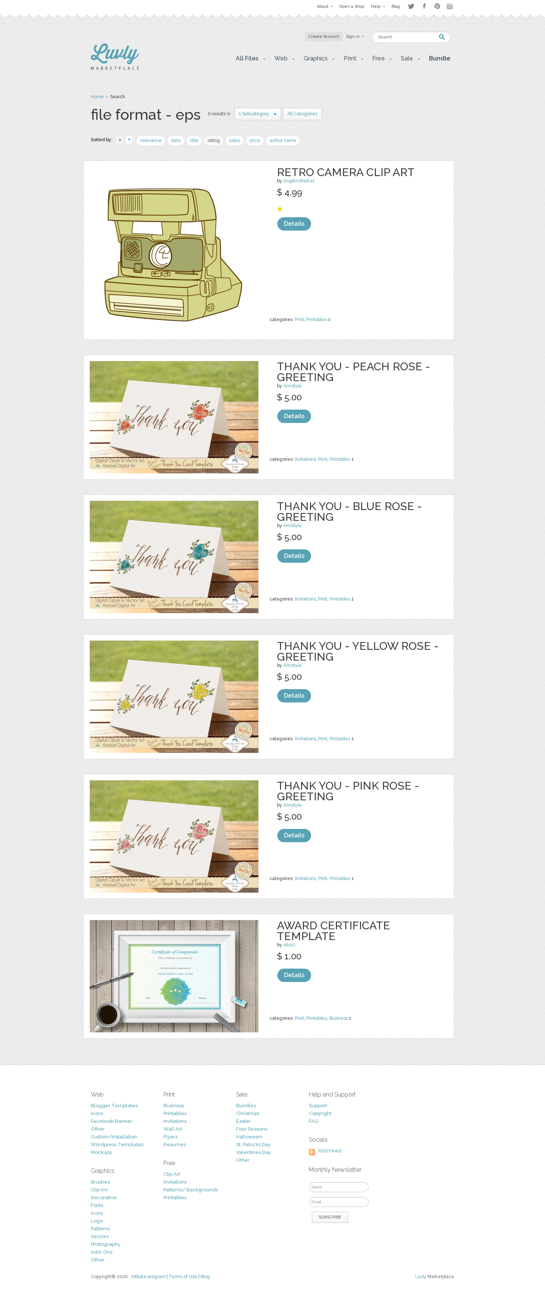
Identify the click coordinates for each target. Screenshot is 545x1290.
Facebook (424, 6)
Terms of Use (183, 1276)
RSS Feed (329, 1151)
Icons (97, 1113)
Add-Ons (101, 1252)
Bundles (246, 1105)
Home (97, 96)
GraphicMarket (298, 180)
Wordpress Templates (117, 1144)
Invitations (305, 459)
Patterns (100, 1228)
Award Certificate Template (333, 931)
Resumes (175, 1144)
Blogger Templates (114, 1105)
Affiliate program (148, 1276)
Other (98, 1129)
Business (338, 1018)
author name (283, 140)
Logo (97, 1221)
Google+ (450, 6)
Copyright (320, 1113)
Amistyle (292, 385)
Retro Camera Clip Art (345, 172)
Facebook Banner (111, 1121)
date (176, 140)
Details (294, 223)
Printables (316, 319)
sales (234, 140)
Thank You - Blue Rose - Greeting (349, 511)
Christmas (247, 1113)
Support (318, 1105)
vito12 (289, 944)
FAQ (313, 1121)
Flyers (171, 1137)
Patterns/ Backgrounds (191, 1190)
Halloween (249, 1137)
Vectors (100, 1236)
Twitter (411, 6)
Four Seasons (251, 1129)
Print (299, 319)
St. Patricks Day (253, 1144)
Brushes (100, 1182)
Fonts (97, 1205)
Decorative (104, 1197)
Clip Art (99, 1190)
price (255, 140)
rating (214, 140)
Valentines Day (253, 1152)
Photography (105, 1244)
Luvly (420, 1276)
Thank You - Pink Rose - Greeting (348, 791)
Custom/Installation (114, 1137)
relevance (151, 140)
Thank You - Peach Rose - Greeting (353, 372)
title (194, 140)
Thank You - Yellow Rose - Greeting (358, 651)
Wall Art (173, 1129)
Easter (243, 1121)
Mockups (101, 1152)
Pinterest (437, 6)
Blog (205, 1276)
